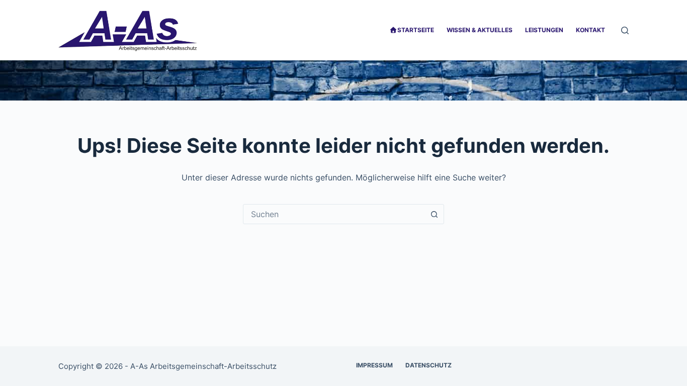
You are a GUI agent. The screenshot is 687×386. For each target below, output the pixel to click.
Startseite (415, 30)
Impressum (374, 365)
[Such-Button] (434, 214)
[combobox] (333, 214)
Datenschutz (428, 365)
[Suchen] (625, 30)
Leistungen (544, 30)
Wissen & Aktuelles (479, 30)
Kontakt (590, 30)
